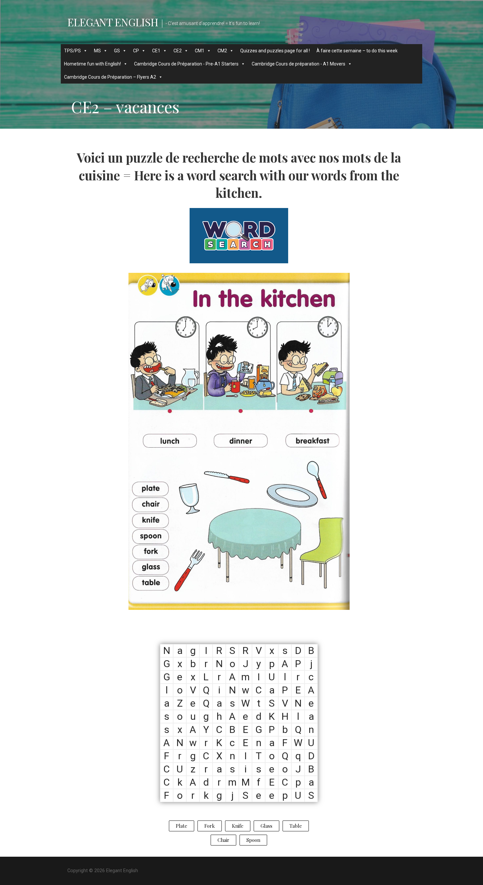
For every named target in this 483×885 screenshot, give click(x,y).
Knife (237, 825)
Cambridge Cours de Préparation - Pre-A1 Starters (186, 63)
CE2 (177, 50)
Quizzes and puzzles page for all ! (275, 50)
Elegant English (112, 22)
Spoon (253, 840)
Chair (223, 840)
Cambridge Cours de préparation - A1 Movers (298, 63)
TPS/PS (72, 50)
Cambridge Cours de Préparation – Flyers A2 (110, 77)
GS (117, 50)
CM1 (199, 50)
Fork (209, 825)
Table (295, 825)
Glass (266, 825)
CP (136, 50)
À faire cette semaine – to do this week (357, 50)
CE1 (156, 50)
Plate (181, 825)
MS (97, 50)
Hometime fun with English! (92, 63)
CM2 (222, 50)
